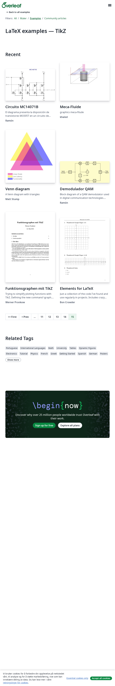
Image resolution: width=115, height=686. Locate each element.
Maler (23, 18)
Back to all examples (18, 12)
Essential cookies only (77, 678)
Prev (25, 316)
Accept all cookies (101, 678)
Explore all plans (70, 425)
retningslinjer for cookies (15, 682)
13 (57, 316)
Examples (35, 18)
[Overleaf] (11, 5)
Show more (13, 359)
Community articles (55, 18)
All (15, 18)
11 (42, 316)
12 (49, 316)
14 (64, 316)
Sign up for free (44, 425)
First (12, 316)
